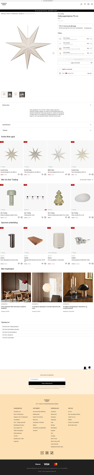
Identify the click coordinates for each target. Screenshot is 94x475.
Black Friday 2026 (55, 441)
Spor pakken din (18, 427)
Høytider (53, 430)
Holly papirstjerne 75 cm (30, 13)
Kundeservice (17, 411)
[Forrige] (2, 53)
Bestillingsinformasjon (19, 425)
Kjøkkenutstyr (36, 414)
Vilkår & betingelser (18, 430)
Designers (53, 417)
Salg (52, 422)
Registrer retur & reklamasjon (21, 417)
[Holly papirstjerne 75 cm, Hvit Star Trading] (28, 53)
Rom (52, 433)
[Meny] (92, 4)
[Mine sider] (81, 4)
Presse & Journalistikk (73, 422)
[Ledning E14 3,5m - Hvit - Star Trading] (60, 43)
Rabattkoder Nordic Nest (57, 446)
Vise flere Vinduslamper (8, 337)
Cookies (16, 436)
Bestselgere (54, 427)
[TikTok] (51, 452)
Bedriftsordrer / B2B (19, 438)
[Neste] (53, 53)
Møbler (34, 425)
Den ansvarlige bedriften (74, 414)
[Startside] (4, 4)
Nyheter (53, 425)
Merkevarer (54, 414)
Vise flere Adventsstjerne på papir (10, 329)
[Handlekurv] (88, 4)
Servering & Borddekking (39, 411)
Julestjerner (21, 13)
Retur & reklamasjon (18, 414)
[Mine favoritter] (85, 4)
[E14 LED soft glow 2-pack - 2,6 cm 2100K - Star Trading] (60, 48)
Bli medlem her (88, 28)
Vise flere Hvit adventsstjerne (9, 332)
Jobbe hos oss (71, 417)
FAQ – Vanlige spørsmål (19, 422)
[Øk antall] (63, 59)
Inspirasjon (53, 411)
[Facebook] (42, 452)
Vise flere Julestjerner (7, 335)
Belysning (3, 13)
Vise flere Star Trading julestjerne (10, 326)
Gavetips (53, 436)
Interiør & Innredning (38, 417)
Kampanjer (53, 419)
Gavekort (35, 430)
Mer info (90, 73)
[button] (60, 20)
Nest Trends (54, 438)
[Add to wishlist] (19, 174)
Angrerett (16, 441)
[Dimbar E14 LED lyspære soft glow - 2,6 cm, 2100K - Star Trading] (60, 53)
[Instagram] (47, 452)
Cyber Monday (54, 444)
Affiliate (70, 419)
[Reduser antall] (59, 59)
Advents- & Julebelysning (12, 13)
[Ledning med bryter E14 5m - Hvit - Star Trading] (60, 38)
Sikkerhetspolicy (18, 433)
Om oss (70, 411)
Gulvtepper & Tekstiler (38, 422)
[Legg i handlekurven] (21, 174)
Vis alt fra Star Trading (85, 179)
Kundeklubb (17, 419)
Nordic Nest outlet (72, 425)
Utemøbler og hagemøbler (39, 427)
